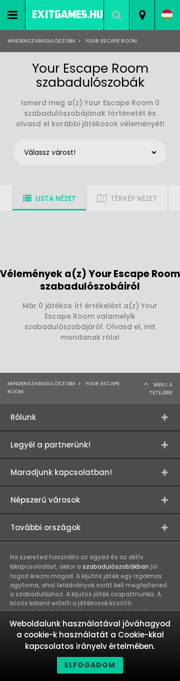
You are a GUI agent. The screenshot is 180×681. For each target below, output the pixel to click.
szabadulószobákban (115, 566)
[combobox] (141, 15)
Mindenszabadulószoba (42, 41)
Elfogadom (90, 665)
